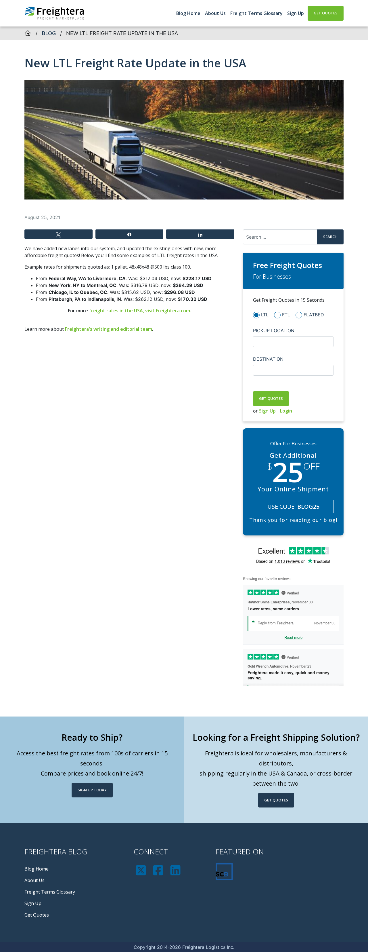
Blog (49, 33)
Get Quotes (326, 13)
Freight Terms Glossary (256, 13)
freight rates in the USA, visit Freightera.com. (140, 310)
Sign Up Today (92, 790)
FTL (286, 315)
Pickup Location (273, 330)
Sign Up (295, 13)
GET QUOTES (271, 398)
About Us (215, 13)
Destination (268, 359)
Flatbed (314, 315)
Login (286, 411)
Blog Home (188, 13)
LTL (265, 315)
